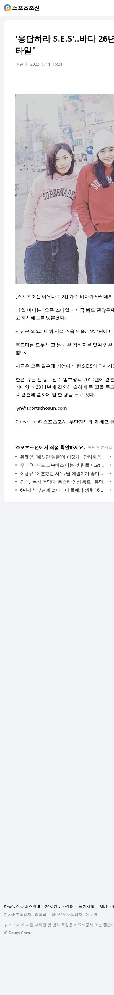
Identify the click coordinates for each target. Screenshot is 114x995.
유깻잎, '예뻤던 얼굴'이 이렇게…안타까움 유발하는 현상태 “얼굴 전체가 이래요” (63, 457)
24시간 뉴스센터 (59, 906)
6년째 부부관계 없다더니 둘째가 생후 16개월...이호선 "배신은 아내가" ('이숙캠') (63, 490)
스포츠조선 (26, 8)
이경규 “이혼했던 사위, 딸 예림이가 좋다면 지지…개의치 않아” (63, 473)
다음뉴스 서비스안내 (22, 906)
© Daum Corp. (17, 932)
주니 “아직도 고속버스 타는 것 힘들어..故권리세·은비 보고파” (63, 465)
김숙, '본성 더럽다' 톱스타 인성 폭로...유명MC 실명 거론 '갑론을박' (63, 482)
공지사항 (86, 906)
